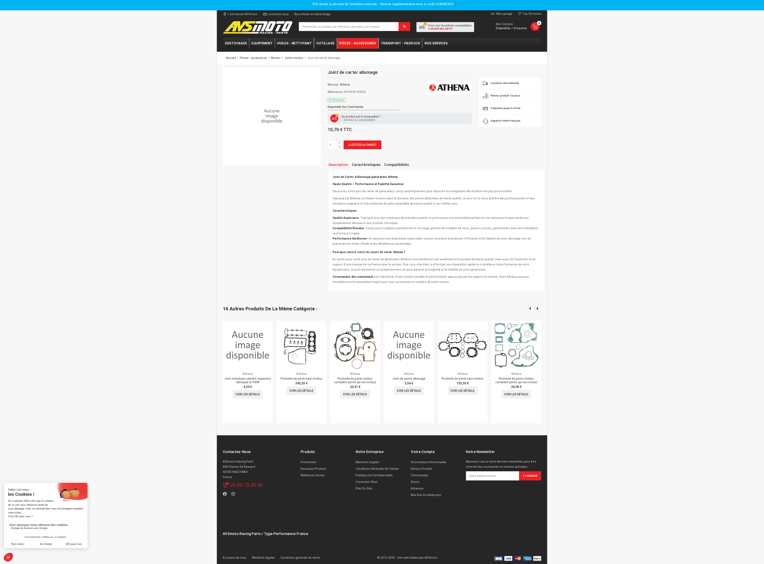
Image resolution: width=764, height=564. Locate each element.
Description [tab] (338, 165)
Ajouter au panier (362, 144)
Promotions (308, 462)
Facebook (225, 494)
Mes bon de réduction (426, 495)
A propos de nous (234, 557)
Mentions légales (367, 462)
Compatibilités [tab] (396, 165)
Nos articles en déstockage (312, 14)
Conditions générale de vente (300, 557)
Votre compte (423, 452)
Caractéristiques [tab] (366, 165)
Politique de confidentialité (374, 475)
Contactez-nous (237, 452)
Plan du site (364, 488)
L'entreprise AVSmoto (242, 14)
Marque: (333, 84)
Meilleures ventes (313, 475)
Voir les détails (248, 394)
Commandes (419, 475)
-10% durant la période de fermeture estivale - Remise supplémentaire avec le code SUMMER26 (382, 4)
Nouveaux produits (313, 468)
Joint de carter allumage (408, 378)
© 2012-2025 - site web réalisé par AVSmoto (407, 557)
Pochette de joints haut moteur (302, 378)
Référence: (335, 92)
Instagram (233, 494)
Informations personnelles (429, 462)
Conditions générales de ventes (377, 468)
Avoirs (415, 481)
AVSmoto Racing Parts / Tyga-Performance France (265, 534)
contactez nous (278, 14)
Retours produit (421, 468)
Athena (345, 84)
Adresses (417, 488)
